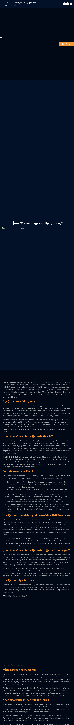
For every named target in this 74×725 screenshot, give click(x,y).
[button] (37, 44)
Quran (56, 674)
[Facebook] (64, 3)
